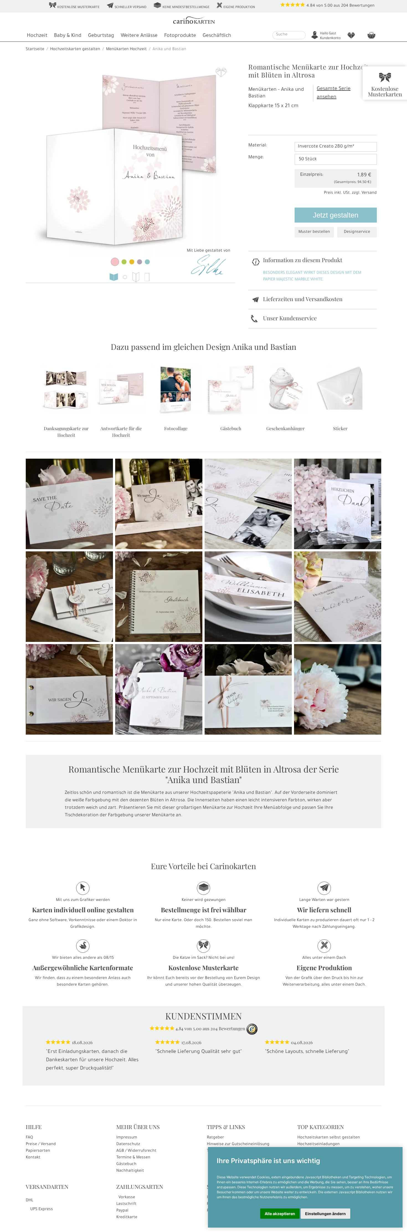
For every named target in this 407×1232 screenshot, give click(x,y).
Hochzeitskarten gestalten (75, 49)
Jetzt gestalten (335, 215)
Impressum (126, 1138)
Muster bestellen (314, 232)
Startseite (35, 49)
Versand (369, 193)
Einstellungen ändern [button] (325, 1213)
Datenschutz (128, 1144)
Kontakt (33, 1158)
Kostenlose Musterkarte (74, 6)
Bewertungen (362, 6)
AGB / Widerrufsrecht (136, 1151)
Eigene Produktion (235, 6)
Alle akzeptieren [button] (280, 1213)
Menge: (256, 157)
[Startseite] (203, 21)
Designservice (357, 232)
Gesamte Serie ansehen (334, 93)
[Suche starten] (302, 35)
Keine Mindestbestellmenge (181, 6)
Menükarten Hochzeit (126, 49)
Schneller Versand (126, 6)
